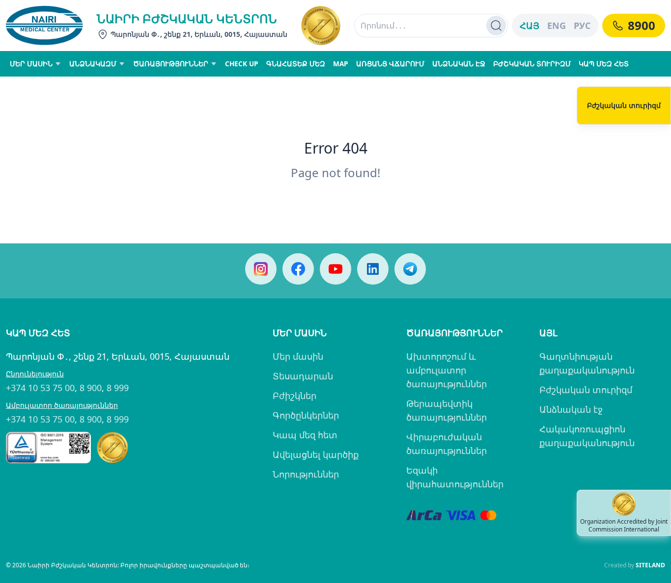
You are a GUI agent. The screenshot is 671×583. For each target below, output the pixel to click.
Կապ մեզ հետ (305, 435)
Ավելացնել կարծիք (316, 454)
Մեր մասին (298, 356)
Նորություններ (306, 474)
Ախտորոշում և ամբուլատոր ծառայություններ (446, 370)
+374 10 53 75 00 (40, 388)
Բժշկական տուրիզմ (585, 390)
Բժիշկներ (294, 395)
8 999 (118, 388)
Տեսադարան (303, 376)
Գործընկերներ (306, 415)
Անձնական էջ (571, 409)
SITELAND (650, 565)
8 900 (91, 388)
